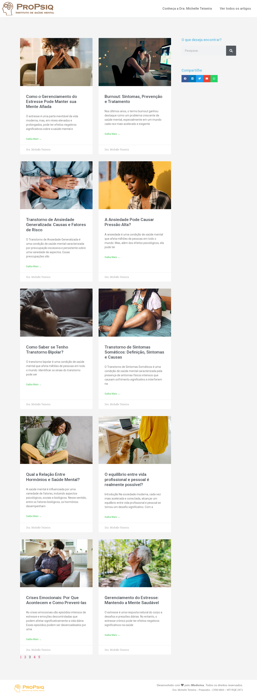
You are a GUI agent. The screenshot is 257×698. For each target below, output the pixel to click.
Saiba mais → (34, 139)
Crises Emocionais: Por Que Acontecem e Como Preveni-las (56, 600)
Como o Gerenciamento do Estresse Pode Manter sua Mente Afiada (51, 101)
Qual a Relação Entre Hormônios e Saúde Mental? (53, 477)
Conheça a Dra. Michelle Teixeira (187, 8)
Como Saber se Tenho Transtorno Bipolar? (47, 350)
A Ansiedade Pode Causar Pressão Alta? (129, 222)
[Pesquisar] (231, 51)
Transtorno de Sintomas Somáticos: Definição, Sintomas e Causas (134, 352)
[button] (185, 78)
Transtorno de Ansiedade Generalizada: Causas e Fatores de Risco (56, 224)
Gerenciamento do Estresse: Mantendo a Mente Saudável (132, 600)
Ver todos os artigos (235, 8)
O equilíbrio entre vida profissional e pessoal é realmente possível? (127, 479)
